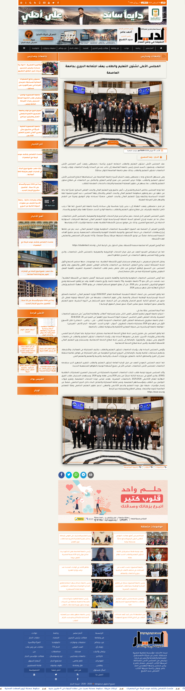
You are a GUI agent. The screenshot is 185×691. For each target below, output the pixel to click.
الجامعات (159, 468)
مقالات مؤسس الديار (34, 656)
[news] (44, 3)
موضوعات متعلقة (152, 527)
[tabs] (21, 3)
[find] (30, 3)
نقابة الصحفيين (34, 666)
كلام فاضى (77, 661)
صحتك (77, 652)
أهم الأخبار (37, 216)
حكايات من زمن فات (34, 647)
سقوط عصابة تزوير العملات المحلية (49, 689)
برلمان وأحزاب (99, 652)
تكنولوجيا (35, 48)
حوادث (126, 48)
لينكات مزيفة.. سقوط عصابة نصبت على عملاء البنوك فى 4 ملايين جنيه (110, 689)
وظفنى (99, 666)
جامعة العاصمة (131, 468)
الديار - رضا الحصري (149, 157)
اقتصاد (85, 48)
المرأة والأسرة (34, 643)
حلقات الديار (74, 48)
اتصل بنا (99, 675)
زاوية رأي (99, 647)
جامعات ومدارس (150, 56)
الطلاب (147, 468)
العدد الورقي (77, 647)
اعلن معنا (55, 670)
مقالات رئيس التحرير (100, 48)
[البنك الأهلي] (92, 16)
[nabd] (40, 3)
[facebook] (58, 3)
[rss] (35, 3)
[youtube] (49, 3)
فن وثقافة (115, 48)
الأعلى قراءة (37, 313)
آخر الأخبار (37, 144)
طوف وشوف (56, 666)
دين (34, 652)
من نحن (77, 670)
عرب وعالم (62, 48)
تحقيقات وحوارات (49, 48)
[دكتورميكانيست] (68, 37)
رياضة (138, 48)
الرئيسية (99, 633)
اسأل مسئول (99, 670)
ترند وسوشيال (56, 656)
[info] (26, 3)
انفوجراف (99, 661)
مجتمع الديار (55, 661)
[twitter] (53, 3)
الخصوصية (34, 670)
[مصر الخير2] (113, 501)
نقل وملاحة (78, 666)
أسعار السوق (34, 661)
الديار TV (56, 647)
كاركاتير (99, 656)
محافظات (56, 652)
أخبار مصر (149, 48)
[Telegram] (83, 475)
